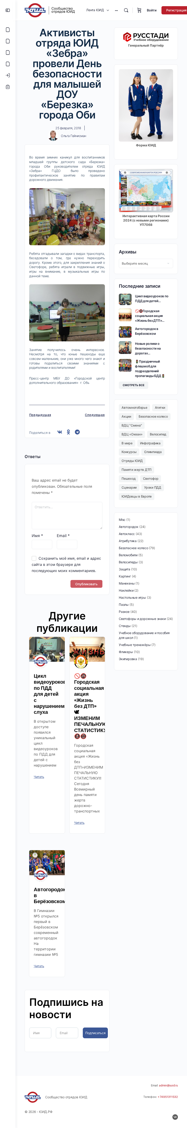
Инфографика (150, 443)
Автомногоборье (134, 407)
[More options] (116, 10)
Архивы (127, 252)
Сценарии (129, 487)
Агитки (160, 407)
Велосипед (158, 434)
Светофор (150, 478)
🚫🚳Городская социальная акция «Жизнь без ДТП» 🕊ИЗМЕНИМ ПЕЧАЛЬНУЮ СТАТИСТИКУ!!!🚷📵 (93, 706)
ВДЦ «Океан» (132, 434)
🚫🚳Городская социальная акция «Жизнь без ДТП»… (149, 315)
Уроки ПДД (152, 487)
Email (63, 535)
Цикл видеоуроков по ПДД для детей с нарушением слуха (50, 694)
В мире (127, 443)
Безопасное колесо (153, 416)
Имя (37, 535)
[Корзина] (139, 10)
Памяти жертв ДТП (136, 470)
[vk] (175, 1117)
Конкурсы (129, 452)
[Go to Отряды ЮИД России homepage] (50, 10)
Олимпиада (153, 452)
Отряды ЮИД (132, 461)
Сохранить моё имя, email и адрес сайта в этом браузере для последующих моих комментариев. (66, 564)
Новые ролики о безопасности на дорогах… (148, 348)
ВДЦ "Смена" (132, 425)
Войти (151, 10)
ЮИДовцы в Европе (137, 496)
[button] (59, 432)
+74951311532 (168, 1097)
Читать (39, 776)
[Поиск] (126, 10)
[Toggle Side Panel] (7, 10)
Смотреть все (133, 385)
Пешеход (128, 478)
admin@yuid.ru (168, 1085)
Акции (126, 416)
